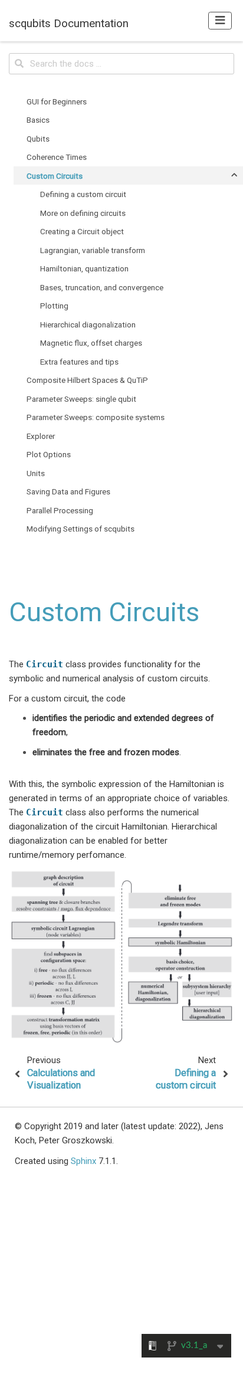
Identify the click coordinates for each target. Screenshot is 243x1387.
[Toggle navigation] (220, 20)
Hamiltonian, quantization (84, 268)
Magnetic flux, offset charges (91, 342)
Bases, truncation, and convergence (101, 287)
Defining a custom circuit (83, 194)
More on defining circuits (83, 213)
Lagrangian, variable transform (92, 250)
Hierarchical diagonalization (88, 324)
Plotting (54, 305)
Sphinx (83, 1161)
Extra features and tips (79, 361)
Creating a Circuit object (82, 231)
